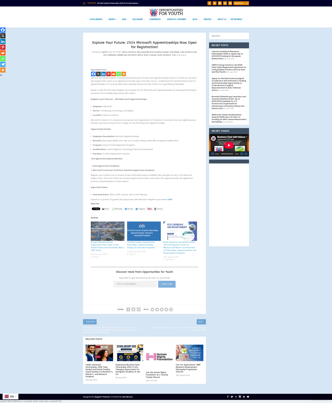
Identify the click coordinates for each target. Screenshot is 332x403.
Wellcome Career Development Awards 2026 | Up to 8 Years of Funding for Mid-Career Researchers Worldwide (229, 118)
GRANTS (112, 19)
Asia (138, 52)
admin (105, 52)
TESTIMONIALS (236, 19)
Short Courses (150, 55)
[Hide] (1, 75)
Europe (165, 52)
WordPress (127, 397)
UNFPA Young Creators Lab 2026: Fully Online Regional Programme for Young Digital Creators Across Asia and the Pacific (229, 68)
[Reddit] (113, 74)
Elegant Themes (102, 397)
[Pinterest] (108, 74)
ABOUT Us (222, 19)
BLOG (195, 19)
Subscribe (166, 284)
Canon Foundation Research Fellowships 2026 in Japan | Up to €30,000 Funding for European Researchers (227, 55)
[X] (98, 74)
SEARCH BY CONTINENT (176, 19)
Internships (174, 52)
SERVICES (207, 19)
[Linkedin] (103, 74)
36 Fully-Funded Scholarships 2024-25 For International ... (118, 3)
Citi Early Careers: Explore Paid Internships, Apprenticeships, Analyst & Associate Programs (141, 245)
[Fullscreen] (245, 154)
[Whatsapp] (118, 74)
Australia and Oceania (151, 52)
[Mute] (241, 154)
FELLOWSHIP (138, 19)
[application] (229, 145)
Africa (124, 52)
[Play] (212, 154)
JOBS (124, 19)
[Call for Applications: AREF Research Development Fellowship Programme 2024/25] (189, 353)
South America (164, 55)
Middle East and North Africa (130, 55)
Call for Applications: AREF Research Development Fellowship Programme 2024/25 (188, 368)
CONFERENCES (155, 19)
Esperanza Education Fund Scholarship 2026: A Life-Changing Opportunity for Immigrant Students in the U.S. (128, 369)
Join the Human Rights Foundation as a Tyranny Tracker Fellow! (157, 374)
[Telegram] (2, 64)
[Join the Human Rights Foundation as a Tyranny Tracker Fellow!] (159, 357)
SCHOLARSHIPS (96, 19)
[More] (123, 74)
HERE (170, 199)
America (132, 52)
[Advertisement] (229, 205)
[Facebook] (93, 74)
